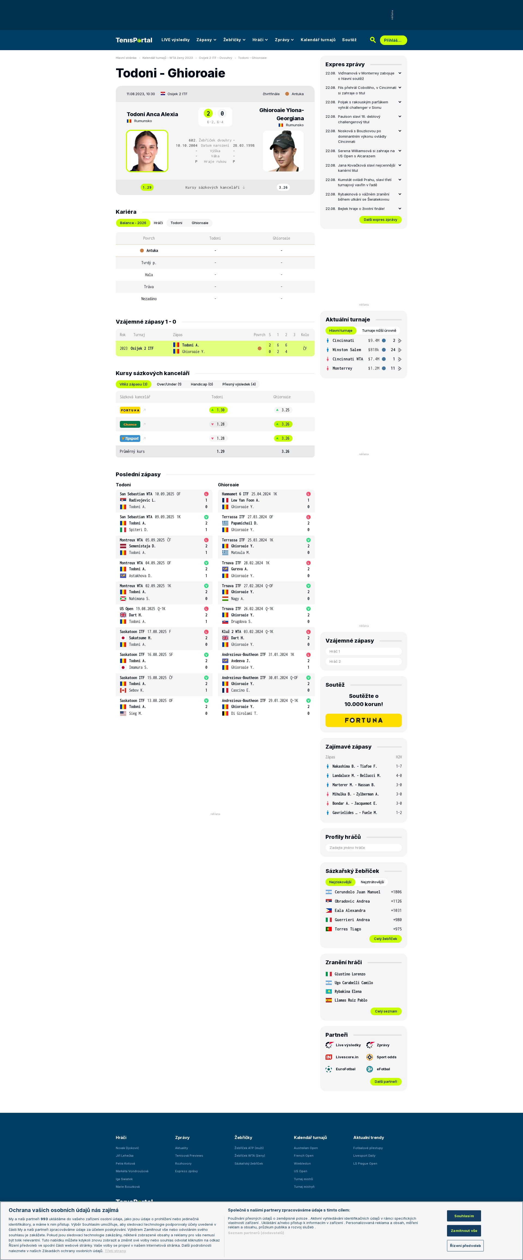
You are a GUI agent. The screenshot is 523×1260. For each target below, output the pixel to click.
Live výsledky (348, 1045)
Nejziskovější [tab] (340, 882)
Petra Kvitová (125, 1163)
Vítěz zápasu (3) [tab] (133, 384)
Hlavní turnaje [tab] (340, 330)
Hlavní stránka (126, 58)
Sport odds (387, 1057)
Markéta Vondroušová (132, 1171)
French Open (304, 1155)
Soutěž (349, 39)
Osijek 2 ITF (177, 94)
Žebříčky (232, 39)
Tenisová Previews (189, 1155)
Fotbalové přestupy (368, 1148)
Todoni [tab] (176, 223)
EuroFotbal (345, 1069)
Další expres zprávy (380, 219)
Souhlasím (464, 1215)
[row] (215, 348)
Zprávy (282, 39)
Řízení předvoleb (465, 1245)
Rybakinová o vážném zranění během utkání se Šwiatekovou (363, 197)
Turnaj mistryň (304, 1187)
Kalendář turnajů (318, 39)
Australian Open (306, 1148)
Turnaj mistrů (303, 1179)
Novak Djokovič (127, 1148)
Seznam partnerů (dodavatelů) (256, 1233)
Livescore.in (347, 1057)
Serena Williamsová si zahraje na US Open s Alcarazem (366, 153)
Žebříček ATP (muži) (249, 1148)
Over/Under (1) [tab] (169, 384)
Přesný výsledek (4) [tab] (239, 384)
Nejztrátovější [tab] (372, 882)
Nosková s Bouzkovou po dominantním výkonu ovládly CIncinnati (362, 136)
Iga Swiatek (124, 1179)
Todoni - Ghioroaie (252, 58)
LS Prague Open (365, 1163)
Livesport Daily (364, 1155)
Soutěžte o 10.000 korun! (364, 700)
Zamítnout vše (464, 1230)
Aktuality (181, 1148)
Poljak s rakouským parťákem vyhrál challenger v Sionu (363, 105)
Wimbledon (302, 1163)
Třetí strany (115, 1251)
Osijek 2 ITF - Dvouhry (215, 58)
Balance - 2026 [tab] (133, 223)
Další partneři (386, 1081)
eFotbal (383, 1069)
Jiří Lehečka (124, 1155)
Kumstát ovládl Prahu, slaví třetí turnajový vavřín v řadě (364, 182)
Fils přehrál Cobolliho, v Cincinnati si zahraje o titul (367, 90)
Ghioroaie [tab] (200, 223)
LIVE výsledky (176, 39)
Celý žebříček (385, 938)
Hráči (258, 39)
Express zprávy (186, 1171)
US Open (300, 1171)
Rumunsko (143, 121)
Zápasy (204, 39)
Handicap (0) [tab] (202, 384)
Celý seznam (386, 1011)
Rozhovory (183, 1163)
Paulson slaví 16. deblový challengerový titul (359, 119)
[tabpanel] (215, 268)
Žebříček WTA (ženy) (250, 1155)
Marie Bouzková (128, 1187)
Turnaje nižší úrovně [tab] (379, 330)
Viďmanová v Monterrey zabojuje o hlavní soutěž (366, 76)
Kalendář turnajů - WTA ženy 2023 (167, 58)
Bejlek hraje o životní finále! (361, 208)
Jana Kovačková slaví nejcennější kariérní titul (366, 168)
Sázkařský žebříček (249, 1163)
